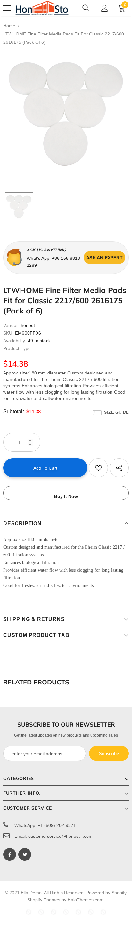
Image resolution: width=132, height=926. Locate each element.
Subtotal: (13, 411)
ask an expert (104, 257)
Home (9, 25)
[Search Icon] (85, 8)
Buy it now (66, 496)
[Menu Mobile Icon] (7, 8)
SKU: (8, 333)
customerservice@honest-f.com (60, 836)
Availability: (15, 340)
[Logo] (42, 8)
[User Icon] (104, 8)
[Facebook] (9, 854)
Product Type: (17, 348)
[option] (66, 113)
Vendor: (11, 325)
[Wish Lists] (98, 467)
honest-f (29, 325)
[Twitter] (24, 854)
